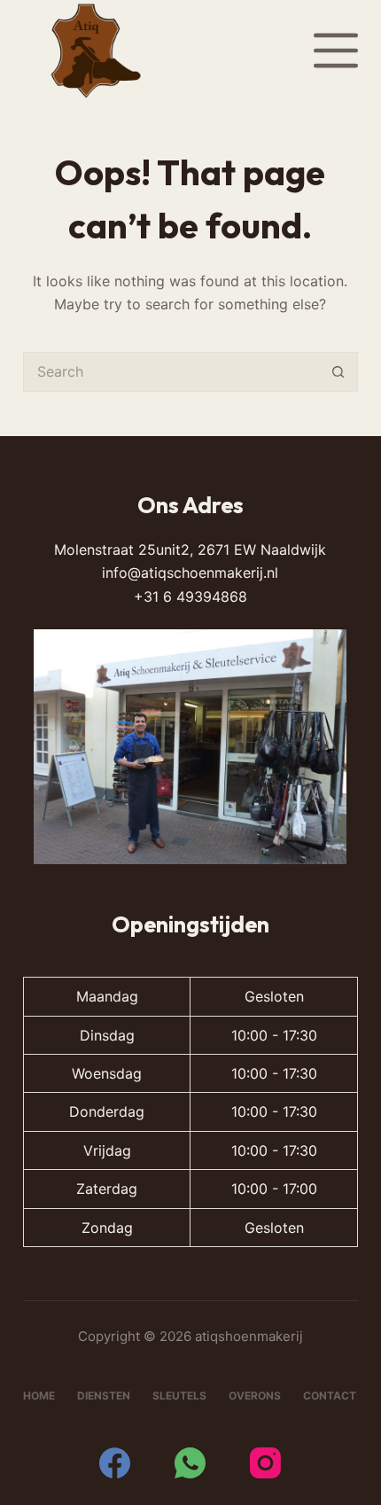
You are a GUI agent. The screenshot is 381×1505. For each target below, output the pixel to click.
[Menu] (336, 50)
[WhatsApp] (190, 1462)
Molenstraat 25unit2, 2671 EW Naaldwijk (190, 549)
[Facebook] (114, 1462)
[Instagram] (265, 1462)
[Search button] (338, 372)
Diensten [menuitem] (103, 1395)
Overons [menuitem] (255, 1395)
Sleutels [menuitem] (179, 1395)
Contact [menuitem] (329, 1395)
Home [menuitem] (39, 1395)
